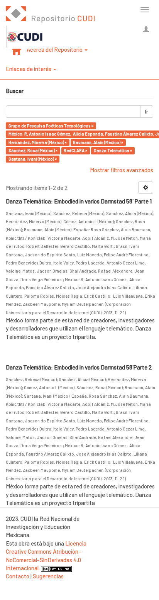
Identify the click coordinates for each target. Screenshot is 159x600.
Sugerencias (48, 576)
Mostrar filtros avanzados (121, 169)
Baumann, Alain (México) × (98, 142)
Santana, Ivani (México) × (32, 158)
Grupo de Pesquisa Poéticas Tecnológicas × (50, 125)
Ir (146, 111)
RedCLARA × (75, 150)
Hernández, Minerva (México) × (37, 142)
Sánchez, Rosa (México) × (33, 150)
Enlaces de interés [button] (29, 68)
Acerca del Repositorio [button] (55, 49)
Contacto (17, 576)
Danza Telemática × (113, 150)
